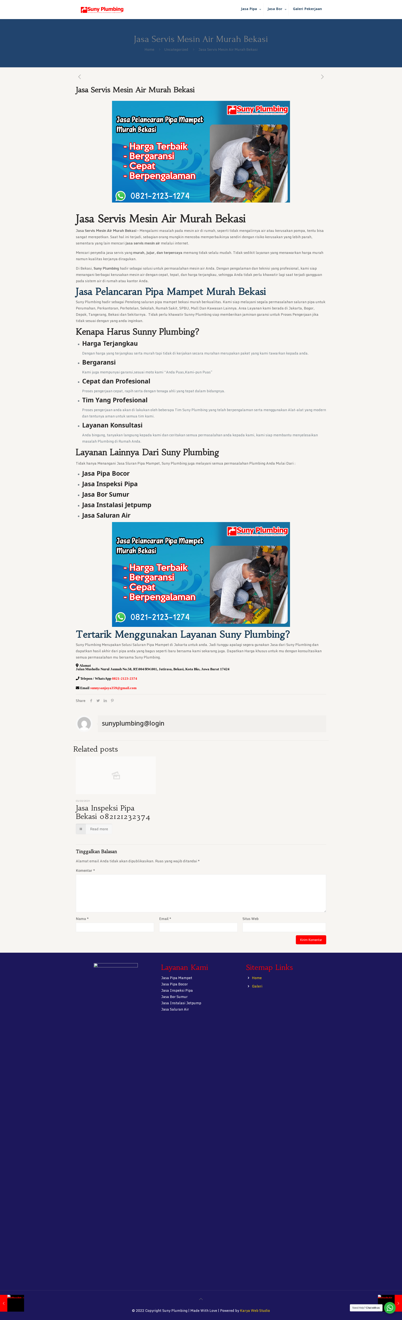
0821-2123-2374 (124, 678)
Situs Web (250, 918)
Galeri (257, 986)
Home (149, 49)
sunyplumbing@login (133, 723)
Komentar (85, 870)
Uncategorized (176, 49)
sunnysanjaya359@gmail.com (113, 688)
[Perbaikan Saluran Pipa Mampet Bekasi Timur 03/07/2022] (12, 1303)
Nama (82, 918)
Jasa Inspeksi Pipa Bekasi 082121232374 (113, 812)
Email (165, 918)
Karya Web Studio (255, 1310)
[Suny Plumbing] (102, 9)
